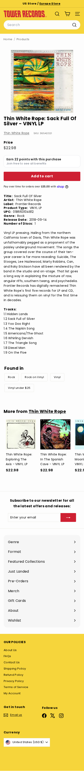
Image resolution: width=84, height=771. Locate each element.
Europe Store (49, 4)
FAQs (7, 656)
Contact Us (12, 662)
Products (23, 39)
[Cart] (67, 14)
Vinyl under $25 (19, 388)
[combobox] (42, 25)
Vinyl (57, 377)
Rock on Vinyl (34, 377)
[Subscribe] (68, 517)
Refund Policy (13, 675)
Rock (11, 377)
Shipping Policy (15, 669)
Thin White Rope (16, 133)
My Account (12, 693)
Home (7, 39)
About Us (10, 650)
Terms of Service (16, 687)
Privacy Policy (14, 681)
